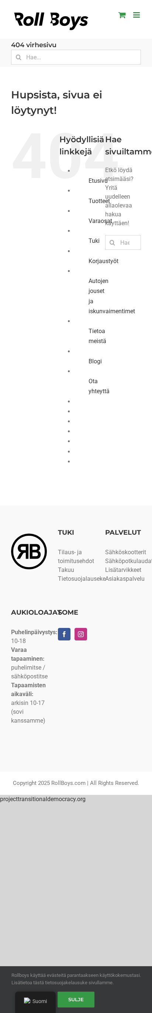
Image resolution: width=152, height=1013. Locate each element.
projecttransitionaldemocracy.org (43, 799)
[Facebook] (64, 634)
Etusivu (98, 180)
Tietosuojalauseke (82, 578)
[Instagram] (81, 634)
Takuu (66, 569)
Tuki (94, 240)
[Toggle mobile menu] (137, 15)
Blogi (95, 361)
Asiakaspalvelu (125, 578)
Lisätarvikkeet (123, 569)
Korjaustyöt (103, 261)
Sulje (76, 999)
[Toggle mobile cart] (122, 15)
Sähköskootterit (125, 552)
